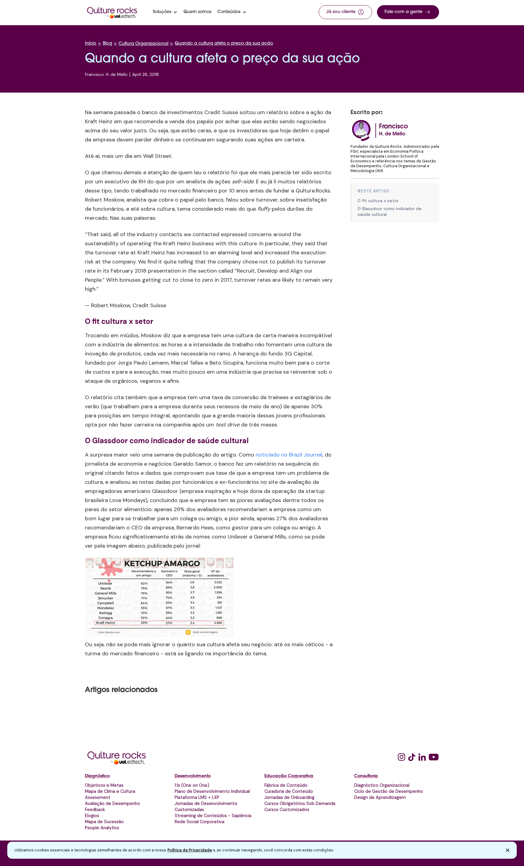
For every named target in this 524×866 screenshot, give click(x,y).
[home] (112, 12)
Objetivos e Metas (104, 785)
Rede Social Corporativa (199, 821)
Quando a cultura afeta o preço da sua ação (224, 43)
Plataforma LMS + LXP (197, 797)
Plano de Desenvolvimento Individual (212, 791)
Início (90, 43)
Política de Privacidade (189, 850)
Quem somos (197, 12)
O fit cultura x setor (378, 200)
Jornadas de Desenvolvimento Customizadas (206, 806)
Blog (107, 43)
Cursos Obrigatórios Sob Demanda (299, 803)
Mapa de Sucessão (104, 821)
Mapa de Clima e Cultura (110, 791)
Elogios (92, 815)
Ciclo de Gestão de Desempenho (388, 791)
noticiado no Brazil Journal (289, 454)
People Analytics (102, 827)
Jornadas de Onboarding (289, 797)
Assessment (97, 797)
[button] (165, 12)
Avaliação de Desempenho (112, 803)
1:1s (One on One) (192, 785)
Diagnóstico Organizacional (381, 785)
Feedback (95, 809)
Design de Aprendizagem (380, 797)
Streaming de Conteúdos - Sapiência (213, 815)
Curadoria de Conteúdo (288, 791)
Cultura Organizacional (143, 44)
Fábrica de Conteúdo (285, 785)
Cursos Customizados (286, 809)
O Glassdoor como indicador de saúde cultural (390, 211)
